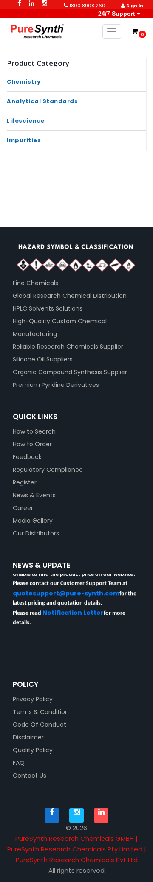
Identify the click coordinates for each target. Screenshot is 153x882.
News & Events (34, 495)
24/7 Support (116, 13)
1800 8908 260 (86, 5)
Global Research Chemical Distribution (70, 295)
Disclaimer (28, 737)
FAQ (19, 763)
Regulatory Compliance (48, 469)
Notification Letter (73, 611)
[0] (135, 31)
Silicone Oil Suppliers (43, 359)
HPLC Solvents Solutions (47, 308)
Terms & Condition (41, 712)
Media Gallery (33, 520)
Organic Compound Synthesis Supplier (70, 372)
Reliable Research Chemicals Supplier (68, 346)
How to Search (34, 431)
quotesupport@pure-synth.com (66, 591)
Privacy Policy (33, 699)
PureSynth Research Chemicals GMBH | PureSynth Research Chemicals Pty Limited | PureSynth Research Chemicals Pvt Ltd (76, 849)
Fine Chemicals (35, 283)
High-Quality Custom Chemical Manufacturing (60, 327)
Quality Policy (33, 750)
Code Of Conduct (39, 724)
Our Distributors (36, 533)
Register (25, 482)
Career (23, 508)
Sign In (134, 5)
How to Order (32, 444)
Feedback (27, 457)
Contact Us (29, 775)
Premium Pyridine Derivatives (56, 385)
